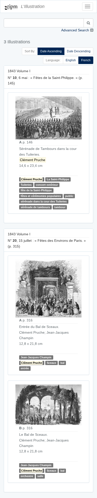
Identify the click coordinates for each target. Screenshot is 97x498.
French (86, 60)
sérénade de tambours (35, 207)
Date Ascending (51, 51)
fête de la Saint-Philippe (36, 190)
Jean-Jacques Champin (36, 357)
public (69, 195)
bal (62, 362)
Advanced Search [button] (75, 30)
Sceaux (51, 362)
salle (40, 476)
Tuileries (26, 184)
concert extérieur (47, 184)
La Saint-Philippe (58, 179)
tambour (59, 207)
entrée (25, 368)
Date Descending (79, 51)
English (71, 60)
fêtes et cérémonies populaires (41, 195)
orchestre (27, 476)
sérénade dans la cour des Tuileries (44, 201)
